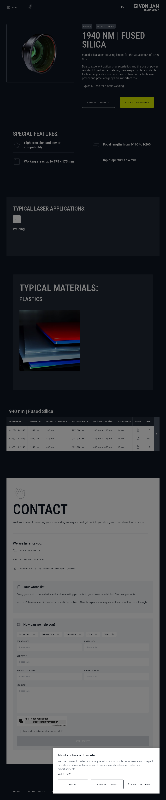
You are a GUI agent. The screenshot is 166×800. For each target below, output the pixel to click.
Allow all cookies (107, 784)
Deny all (73, 784)
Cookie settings (140, 784)
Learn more (64, 773)
